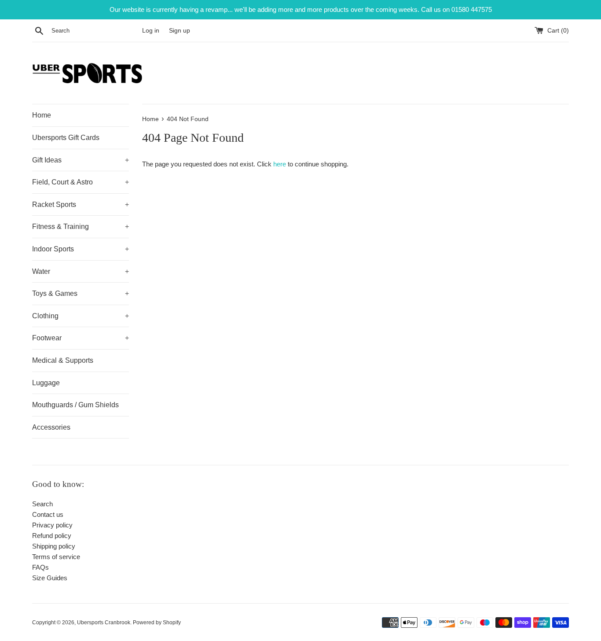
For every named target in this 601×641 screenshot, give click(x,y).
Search (42, 504)
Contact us (47, 514)
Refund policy (51, 535)
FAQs (40, 567)
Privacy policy (52, 525)
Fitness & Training (80, 226)
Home (41, 115)
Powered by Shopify (157, 622)
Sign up (179, 30)
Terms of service (56, 556)
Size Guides (49, 578)
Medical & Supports (62, 360)
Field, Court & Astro (80, 182)
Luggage (46, 383)
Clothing (80, 316)
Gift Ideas (80, 160)
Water (80, 271)
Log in (150, 30)
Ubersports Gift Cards (65, 137)
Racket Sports (80, 204)
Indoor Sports (80, 249)
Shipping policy (53, 546)
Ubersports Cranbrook (103, 622)
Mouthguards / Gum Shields (75, 405)
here (279, 164)
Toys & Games (80, 293)
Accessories (51, 427)
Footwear (80, 338)
